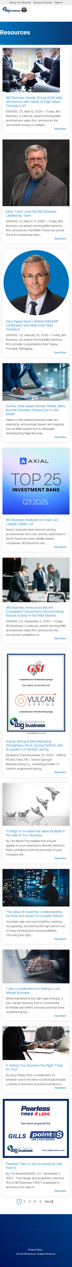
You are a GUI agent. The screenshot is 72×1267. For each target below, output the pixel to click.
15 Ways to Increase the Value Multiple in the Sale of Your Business (35, 833)
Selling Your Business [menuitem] (20, 2)
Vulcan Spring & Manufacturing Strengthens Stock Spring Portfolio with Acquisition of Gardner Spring (34, 745)
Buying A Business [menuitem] (42, 2)
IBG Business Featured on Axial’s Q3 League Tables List (32, 522)
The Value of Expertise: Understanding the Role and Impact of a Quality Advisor (34, 914)
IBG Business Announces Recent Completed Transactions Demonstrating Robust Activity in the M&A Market (34, 612)
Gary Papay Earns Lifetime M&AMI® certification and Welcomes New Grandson (32, 325)
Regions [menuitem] (58, 2)
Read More (60, 129)
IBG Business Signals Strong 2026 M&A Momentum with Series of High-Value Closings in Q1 (34, 102)
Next (48, 1201)
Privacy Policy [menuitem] (35, 1249)
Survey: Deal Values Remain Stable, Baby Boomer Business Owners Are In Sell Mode (35, 410)
